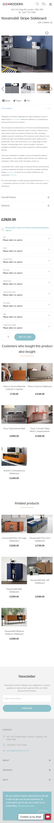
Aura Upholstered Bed (14, 428)
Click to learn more (26, 806)
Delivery (5, 205)
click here (9, 172)
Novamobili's (15, 119)
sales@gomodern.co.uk (17, 750)
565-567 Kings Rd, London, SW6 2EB (27, 10)
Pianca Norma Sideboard (40, 386)
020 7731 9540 (29, 12)
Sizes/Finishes (8, 197)
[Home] (13, 7)
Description (7, 108)
